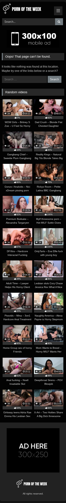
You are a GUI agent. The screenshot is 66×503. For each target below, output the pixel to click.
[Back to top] (55, 492)
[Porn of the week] (27, 9)
